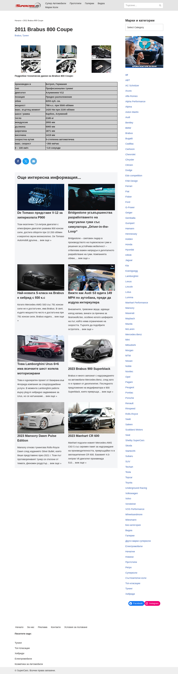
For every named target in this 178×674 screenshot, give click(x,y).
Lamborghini (131, 276)
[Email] (33, 161)
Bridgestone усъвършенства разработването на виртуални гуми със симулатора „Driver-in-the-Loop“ (90, 222)
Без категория (133, 525)
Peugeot (129, 387)
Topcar (128, 477)
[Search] (160, 5)
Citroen (129, 165)
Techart (129, 467)
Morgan (129, 350)
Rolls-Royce (131, 414)
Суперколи (131, 572)
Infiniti (128, 255)
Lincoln (129, 286)
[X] (26, 161)
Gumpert (129, 223)
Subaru (129, 456)
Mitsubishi (130, 345)
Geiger (128, 212)
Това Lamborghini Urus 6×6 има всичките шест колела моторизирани (38, 368)
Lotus (128, 292)
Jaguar (129, 260)
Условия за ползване (75, 627)
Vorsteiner (130, 504)
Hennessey (131, 234)
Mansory (129, 308)
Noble (128, 366)
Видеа (101, 3)
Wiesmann (130, 520)
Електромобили (134, 546)
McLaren (129, 329)
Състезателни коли (135, 578)
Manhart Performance (136, 302)
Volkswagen (131, 493)
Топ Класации (22, 648)
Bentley (129, 122)
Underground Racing (136, 488)
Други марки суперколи (138, 541)
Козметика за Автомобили (29, 664)
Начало (18, 20)
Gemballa (130, 218)
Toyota (128, 482)
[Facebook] (18, 161)
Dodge (128, 170)
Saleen (129, 424)
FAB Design (131, 181)
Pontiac (129, 392)
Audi (127, 117)
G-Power (130, 207)
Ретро (128, 567)
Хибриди (130, 594)
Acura (128, 90)
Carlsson (130, 149)
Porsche (129, 398)
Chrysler (129, 159)
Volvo (128, 498)
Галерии (89, 3)
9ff (126, 75)
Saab (128, 419)
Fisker (128, 196)
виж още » (45, 240)
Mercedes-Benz (133, 334)
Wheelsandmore (133, 514)
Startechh (130, 451)
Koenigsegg (131, 271)
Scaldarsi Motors (134, 429)
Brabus (18, 35)
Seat (127, 435)
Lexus (128, 281)
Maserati (129, 313)
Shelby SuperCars (134, 440)
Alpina (128, 106)
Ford (127, 202)
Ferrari (128, 186)
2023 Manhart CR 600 (83, 436)
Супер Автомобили (55, 3)
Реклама (42, 627)
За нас (30, 627)
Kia (127, 265)
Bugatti (129, 138)
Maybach (130, 318)
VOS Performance (134, 509)
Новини (129, 557)
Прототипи (75, 3)
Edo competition (133, 175)
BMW (128, 128)
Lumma (129, 297)
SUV (127, 461)
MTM (128, 355)
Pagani (129, 382)
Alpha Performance (135, 101)
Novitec (129, 371)
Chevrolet (130, 154)
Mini (127, 339)
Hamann (129, 228)
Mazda (128, 324)
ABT (127, 80)
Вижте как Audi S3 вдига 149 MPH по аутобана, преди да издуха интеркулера (90, 297)
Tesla (128, 472)
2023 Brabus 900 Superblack (89, 368)
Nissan (129, 361)
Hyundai (129, 249)
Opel (127, 377)
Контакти (56, 627)
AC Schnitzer (132, 85)
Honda (128, 244)
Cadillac (129, 143)
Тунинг (25, 35)
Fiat (127, 191)
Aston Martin (132, 112)
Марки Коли (51, 7)
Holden (129, 239)
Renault (129, 403)
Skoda (128, 445)
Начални (130, 551)
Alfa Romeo (131, 96)
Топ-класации (132, 583)
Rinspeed (130, 408)
